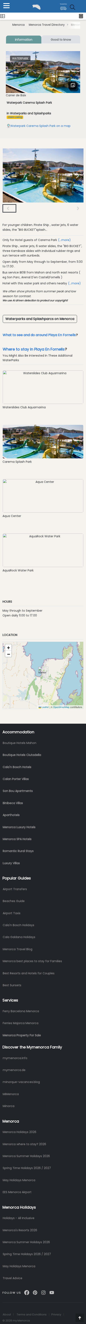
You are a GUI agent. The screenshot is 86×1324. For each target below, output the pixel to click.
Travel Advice (12, 1278)
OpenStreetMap (61, 707)
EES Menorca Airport (17, 1192)
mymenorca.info (15, 1058)
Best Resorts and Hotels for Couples (28, 973)
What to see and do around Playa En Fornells (39, 335)
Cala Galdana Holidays (19, 937)
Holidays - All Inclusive (18, 1218)
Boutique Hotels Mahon (19, 743)
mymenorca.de (14, 1070)
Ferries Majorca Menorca (20, 1023)
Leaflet (45, 707)
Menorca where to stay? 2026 (24, 1144)
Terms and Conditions (32, 1314)
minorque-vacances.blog (21, 1082)
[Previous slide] (8, 175)
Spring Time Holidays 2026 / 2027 (27, 1168)
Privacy (56, 1314)
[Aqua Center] (43, 496)
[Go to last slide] (8, 208)
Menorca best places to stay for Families (32, 961)
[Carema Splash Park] (43, 441)
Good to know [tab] (61, 39)
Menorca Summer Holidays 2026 (26, 1156)
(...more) (64, 240)
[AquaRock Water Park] (43, 550)
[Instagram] (43, 1291)
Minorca (8, 1106)
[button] (24, 208)
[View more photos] (73, 86)
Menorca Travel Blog (17, 949)
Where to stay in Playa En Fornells (34, 349)
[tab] (24, 39)
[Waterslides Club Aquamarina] (43, 387)
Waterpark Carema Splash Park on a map (40, 126)
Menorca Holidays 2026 (19, 1132)
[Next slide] (78, 175)
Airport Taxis (11, 913)
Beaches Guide (14, 901)
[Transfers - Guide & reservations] (63, 5)
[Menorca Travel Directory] (2, 16)
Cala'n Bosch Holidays (18, 925)
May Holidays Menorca (19, 1180)
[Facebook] (26, 1291)
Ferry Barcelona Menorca (21, 1011)
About (7, 1314)
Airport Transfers (15, 889)
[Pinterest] (35, 1291)
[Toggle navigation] (81, 16)
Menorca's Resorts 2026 (20, 1230)
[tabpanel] (43, 89)
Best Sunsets (12, 985)
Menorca (18, 25)
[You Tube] (51, 1291)
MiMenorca (11, 1094)
